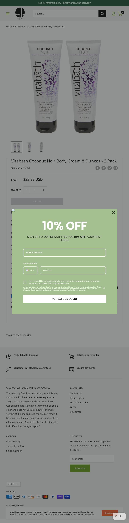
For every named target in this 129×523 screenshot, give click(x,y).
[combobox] (30, 270)
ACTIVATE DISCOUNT (64, 299)
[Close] (113, 212)
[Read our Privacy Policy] (104, 288)
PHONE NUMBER (30, 263)
